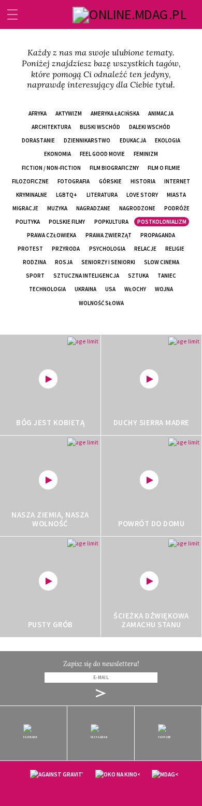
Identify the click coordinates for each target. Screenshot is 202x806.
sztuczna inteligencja (86, 275)
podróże (177, 208)
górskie (110, 181)
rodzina (34, 262)
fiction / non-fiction (51, 167)
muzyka (57, 208)
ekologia (167, 140)
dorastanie (38, 140)
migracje (25, 208)
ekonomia (57, 153)
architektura (51, 127)
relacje (145, 248)
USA (110, 289)
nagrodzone (137, 208)
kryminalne (31, 194)
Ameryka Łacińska (115, 113)
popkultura (111, 221)
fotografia (73, 181)
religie (174, 248)
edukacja (133, 140)
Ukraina (85, 289)
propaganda (157, 235)
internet (177, 181)
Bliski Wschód (100, 127)
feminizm (146, 153)
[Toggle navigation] (12, 14)
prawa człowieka (51, 235)
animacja (161, 113)
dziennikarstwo (87, 140)
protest (30, 248)
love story (142, 194)
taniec (166, 275)
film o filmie (164, 167)
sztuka (138, 275)
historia (143, 181)
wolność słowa (101, 303)
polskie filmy (67, 221)
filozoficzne (30, 181)
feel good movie (102, 153)
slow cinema (161, 262)
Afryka (37, 113)
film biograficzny (114, 167)
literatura (102, 194)
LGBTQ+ (66, 194)
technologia (47, 289)
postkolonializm (161, 221)
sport (35, 275)
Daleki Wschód (149, 127)
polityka (28, 221)
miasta (176, 194)
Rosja (64, 262)
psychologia (107, 248)
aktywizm (68, 113)
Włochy (135, 289)
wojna (164, 289)
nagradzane (93, 208)
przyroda (66, 248)
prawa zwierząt (108, 235)
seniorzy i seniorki (108, 262)
